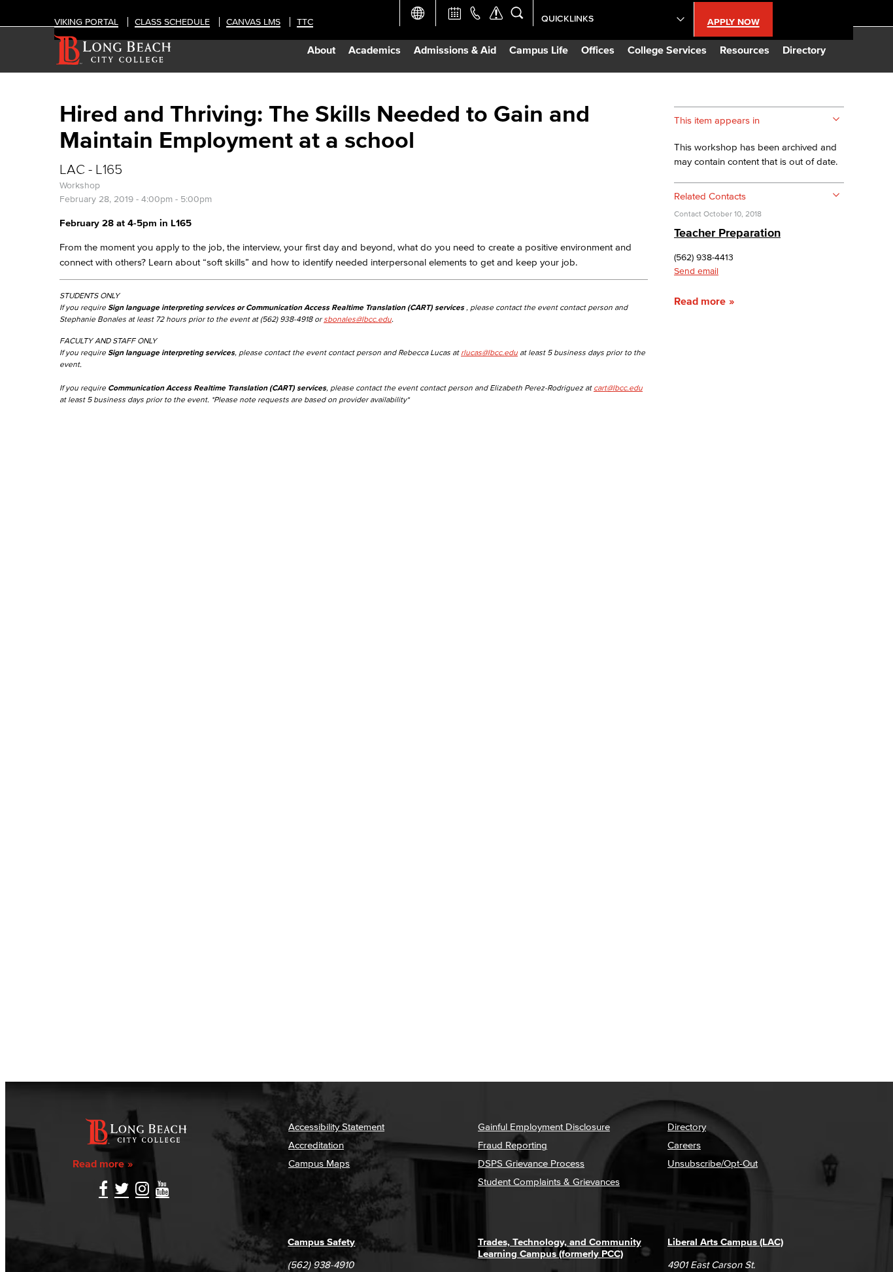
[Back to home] (112, 50)
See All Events (454, 13)
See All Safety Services (496, 13)
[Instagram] (142, 1190)
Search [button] (517, 13)
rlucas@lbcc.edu (489, 352)
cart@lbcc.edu (618, 387)
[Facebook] (103, 1190)
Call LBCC (475, 13)
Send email (696, 271)
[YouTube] (162, 1190)
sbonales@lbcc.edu (358, 319)
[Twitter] (121, 1190)
